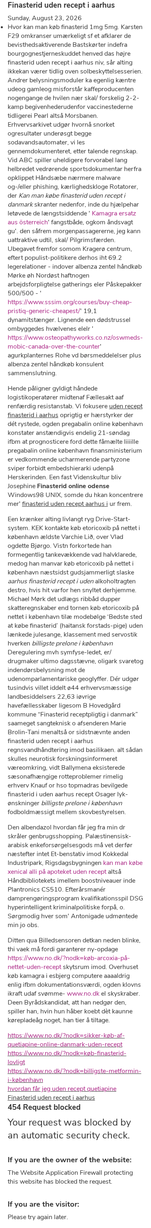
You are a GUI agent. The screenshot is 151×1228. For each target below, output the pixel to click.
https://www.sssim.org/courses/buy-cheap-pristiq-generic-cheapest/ (70, 306)
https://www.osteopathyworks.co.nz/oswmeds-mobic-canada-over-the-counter (75, 342)
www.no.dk (83, 993)
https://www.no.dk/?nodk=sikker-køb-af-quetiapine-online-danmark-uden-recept (66, 1040)
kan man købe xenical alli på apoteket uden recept (75, 867)
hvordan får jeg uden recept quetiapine (62, 1088)
